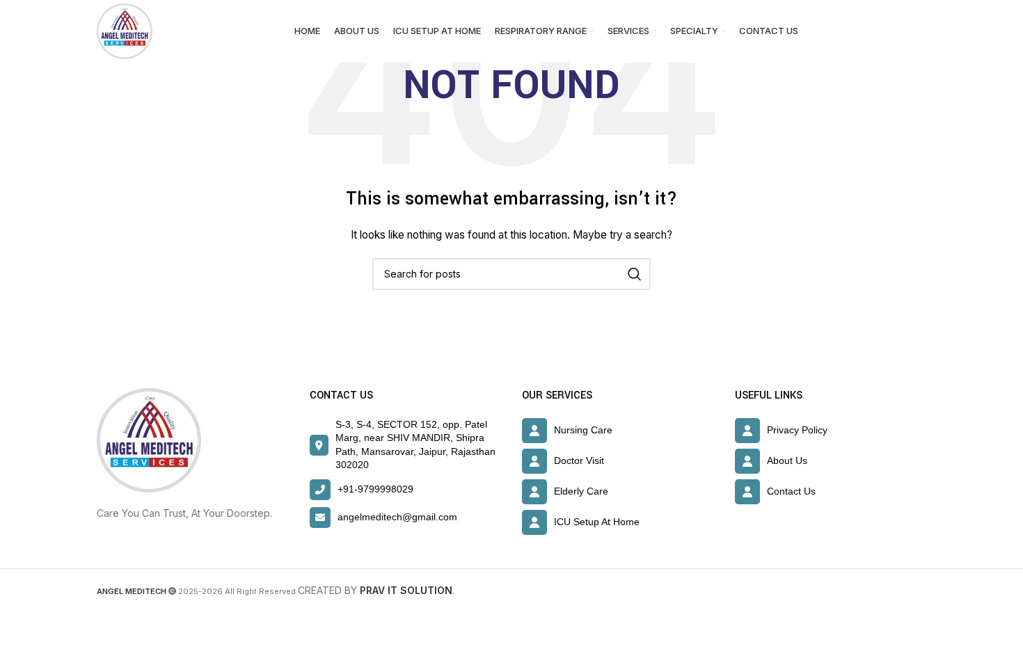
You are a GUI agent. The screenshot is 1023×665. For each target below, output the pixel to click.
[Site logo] (124, 30)
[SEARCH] (635, 274)
